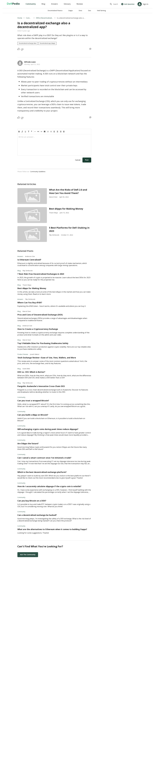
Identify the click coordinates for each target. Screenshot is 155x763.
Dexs (80, 10)
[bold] (19, 131)
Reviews (80, 4)
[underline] (25, 131)
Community (31, 4)
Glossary (67, 4)
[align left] (54, 131)
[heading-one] (28, 131)
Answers (54, 4)
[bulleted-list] (51, 131)
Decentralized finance (55, 10)
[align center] (57, 131)
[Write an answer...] (90, 49)
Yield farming (101, 10)
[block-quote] (38, 131)
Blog (43, 4)
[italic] (22, 131)
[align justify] (63, 131)
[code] (35, 131)
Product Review (22, 354)
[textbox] (54, 137)
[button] (44, 131)
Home (19, 18)
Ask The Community (27, 555)
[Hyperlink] (41, 131)
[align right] (60, 131)
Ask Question (129, 4)
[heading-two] (31, 131)
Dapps (70, 10)
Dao (89, 10)
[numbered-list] (47, 131)
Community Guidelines (37, 172)
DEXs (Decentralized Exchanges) (44, 18)
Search (115, 4)
